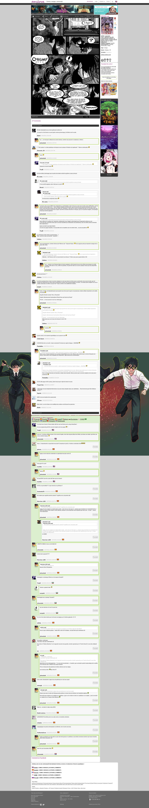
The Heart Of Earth (89, 783)
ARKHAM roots (60, 13)
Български (74, 419)
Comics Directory (39, 13)
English (52, 419)
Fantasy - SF (52, 13)
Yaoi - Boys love (81, 788)
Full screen (55, 16)
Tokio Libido (74, 783)
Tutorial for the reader (65, 795)
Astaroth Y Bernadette (57, 784)
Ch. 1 (66, 13)
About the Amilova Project (37, 795)
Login (96, 1)
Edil (64, 784)
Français (37, 419)
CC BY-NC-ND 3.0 (95, 799)
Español (44, 419)
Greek (44, 421)
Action (33, 788)
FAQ (61, 797)
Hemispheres (39, 783)
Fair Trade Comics (93, 797)
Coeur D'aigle (77, 784)
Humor (52, 788)
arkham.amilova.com (106, 54)
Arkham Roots (81, 783)
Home (33, 13)
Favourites (37, 16)
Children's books (58, 788)
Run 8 (71, 784)
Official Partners (34, 801)
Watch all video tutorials (106, 81)
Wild (82, 784)
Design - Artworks (39, 788)
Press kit (33, 797)
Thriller (76, 788)
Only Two (49, 784)
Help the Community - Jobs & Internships (69, 796)
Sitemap (62, 804)
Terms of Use (63, 800)
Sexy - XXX (70, 788)
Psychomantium (67, 783)
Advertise (33, 800)
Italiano (65, 419)
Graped (110, 783)
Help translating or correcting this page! (109, 77)
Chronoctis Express (47, 783)
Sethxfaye (105, 783)
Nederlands (61, 421)
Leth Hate (67, 784)
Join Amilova (90, 1)
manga (46, 13)
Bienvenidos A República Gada (39, 784)
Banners (33, 799)
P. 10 (70, 13)
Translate (95, 446)
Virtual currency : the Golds (66, 799)
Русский (36, 777)
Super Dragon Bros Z (58, 783)
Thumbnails (65, 16)
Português (51, 421)
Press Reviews (34, 796)
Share (46, 16)
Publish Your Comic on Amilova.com (97, 795)
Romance (65, 788)
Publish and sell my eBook (95, 796)
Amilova (34, 783)
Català (59, 419)
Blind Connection (98, 783)
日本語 (82, 419)
